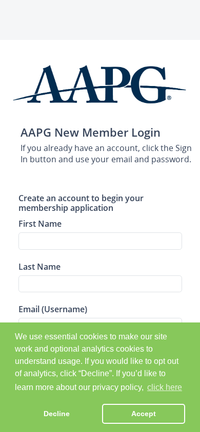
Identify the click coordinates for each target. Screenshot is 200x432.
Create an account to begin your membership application (81, 202)
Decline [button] (57, 413)
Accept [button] (143, 413)
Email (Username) (52, 309)
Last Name (39, 266)
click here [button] (164, 387)
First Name (40, 223)
